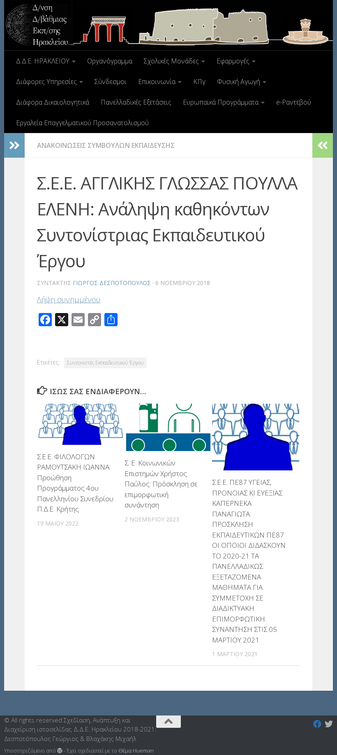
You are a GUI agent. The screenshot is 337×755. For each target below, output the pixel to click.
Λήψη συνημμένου (68, 299)
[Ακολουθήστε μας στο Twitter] (329, 724)
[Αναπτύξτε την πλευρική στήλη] (14, 145)
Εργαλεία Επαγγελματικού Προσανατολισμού (82, 122)
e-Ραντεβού (293, 102)
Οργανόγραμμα (109, 60)
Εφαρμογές (233, 60)
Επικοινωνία (156, 81)
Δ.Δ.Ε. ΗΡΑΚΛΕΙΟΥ (42, 60)
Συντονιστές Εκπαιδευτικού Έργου (105, 362)
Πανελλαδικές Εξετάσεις (136, 102)
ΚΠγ (199, 81)
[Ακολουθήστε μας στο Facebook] (317, 724)
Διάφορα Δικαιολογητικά (52, 102)
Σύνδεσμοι (111, 81)
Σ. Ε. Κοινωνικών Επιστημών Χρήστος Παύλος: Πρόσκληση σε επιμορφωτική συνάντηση (161, 484)
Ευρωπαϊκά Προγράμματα (221, 102)
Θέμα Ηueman (136, 750)
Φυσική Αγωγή (238, 81)
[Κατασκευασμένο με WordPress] (59, 750)
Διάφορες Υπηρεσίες (46, 81)
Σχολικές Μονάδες (171, 60)
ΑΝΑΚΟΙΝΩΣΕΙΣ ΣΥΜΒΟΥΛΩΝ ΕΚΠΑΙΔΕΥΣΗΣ (106, 145)
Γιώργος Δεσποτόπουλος (112, 283)
